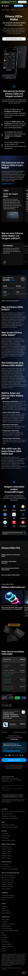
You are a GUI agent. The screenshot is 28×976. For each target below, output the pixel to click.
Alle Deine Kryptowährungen (9, 868)
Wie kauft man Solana (8, 879)
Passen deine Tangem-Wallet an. (10, 930)
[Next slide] (25, 698)
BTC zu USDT (5, 864)
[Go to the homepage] (5, 6)
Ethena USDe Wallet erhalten (14, 39)
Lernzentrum (5, 937)
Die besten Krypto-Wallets (9, 816)
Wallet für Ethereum (7, 849)
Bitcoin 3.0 (5, 906)
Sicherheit (4, 921)
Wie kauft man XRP (7, 884)
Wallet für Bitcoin (6, 846)
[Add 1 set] (10, 705)
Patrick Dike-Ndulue (5, 605)
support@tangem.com (7, 781)
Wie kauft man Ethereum (8, 877)
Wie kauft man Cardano (8, 882)
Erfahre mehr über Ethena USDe (10, 300)
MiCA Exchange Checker (8, 824)
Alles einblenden (6, 888)
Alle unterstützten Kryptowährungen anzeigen (13, 532)
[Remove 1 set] (2, 705)
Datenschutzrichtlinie (12, 800)
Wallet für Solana (6, 851)
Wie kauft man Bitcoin (8, 875)
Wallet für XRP (5, 853)
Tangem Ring (5, 838)
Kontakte (4, 950)
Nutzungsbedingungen (8, 895)
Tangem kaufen (18, 5)
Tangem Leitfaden (7, 944)
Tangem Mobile (6, 835)
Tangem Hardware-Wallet (9, 840)
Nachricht (4, 935)
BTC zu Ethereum (6, 866)
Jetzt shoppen (22, 2)
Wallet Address (6, 910)
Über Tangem (5, 919)
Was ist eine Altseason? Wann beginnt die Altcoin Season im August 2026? (12, 608)
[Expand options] (24, 972)
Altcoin (4, 908)
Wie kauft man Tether (7, 886)
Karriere (4, 948)
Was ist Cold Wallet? (7, 813)
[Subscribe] (21, 796)
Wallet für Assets (6, 857)
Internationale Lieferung (8, 923)
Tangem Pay (5, 833)
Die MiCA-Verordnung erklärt (9, 827)
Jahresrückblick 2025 (7, 946)
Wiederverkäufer (6, 926)
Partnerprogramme (7, 928)
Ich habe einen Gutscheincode (20, 732)
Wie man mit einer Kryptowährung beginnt (13, 811)
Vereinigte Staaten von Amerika (14, 737)
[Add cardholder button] (23, 712)
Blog (3, 932)
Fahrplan (4, 939)
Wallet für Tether (6, 855)
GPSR (3, 899)
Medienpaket (5, 941)
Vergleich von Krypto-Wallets (10, 818)
